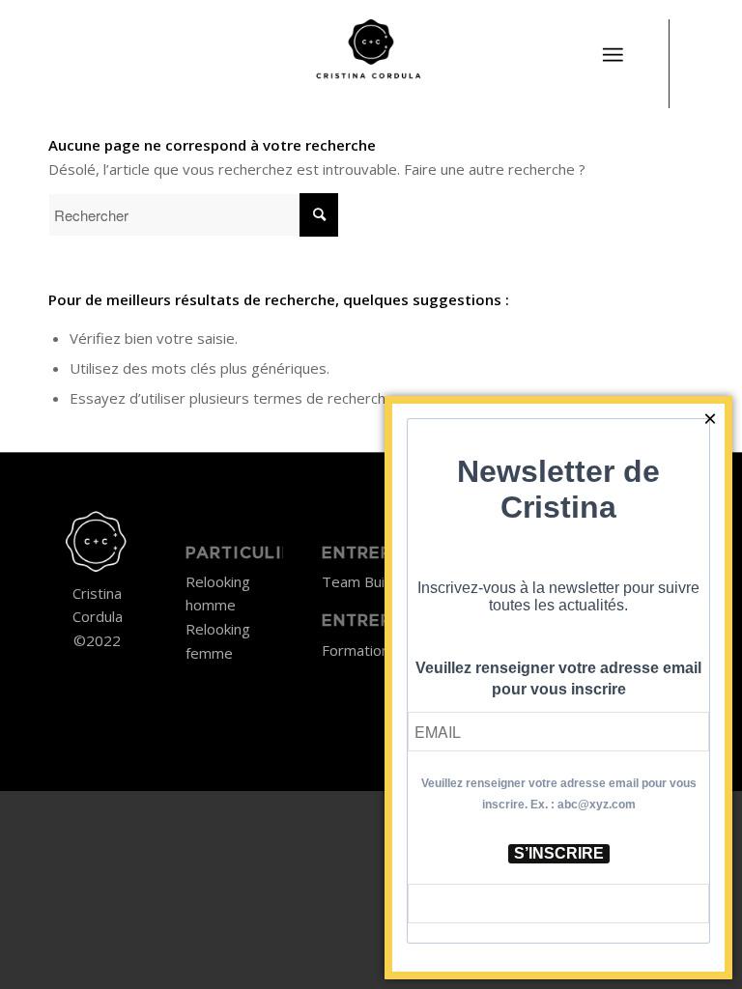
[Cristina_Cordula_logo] (370, 53)
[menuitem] (612, 43)
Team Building (368, 581)
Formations (359, 650)
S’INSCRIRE (559, 853)
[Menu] (612, 55)
